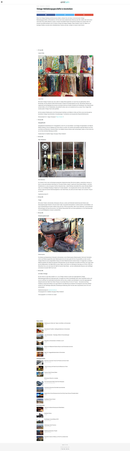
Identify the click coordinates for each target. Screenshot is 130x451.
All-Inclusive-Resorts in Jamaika (51, 378)
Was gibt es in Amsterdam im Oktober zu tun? (54, 340)
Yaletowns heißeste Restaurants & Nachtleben (54, 407)
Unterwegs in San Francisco (50, 425)
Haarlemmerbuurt (53, 290)
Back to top (65, 444)
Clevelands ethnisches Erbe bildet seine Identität (54, 387)
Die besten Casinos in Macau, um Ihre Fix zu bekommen (56, 436)
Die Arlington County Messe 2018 (51, 419)
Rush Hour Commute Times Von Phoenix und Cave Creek (56, 360)
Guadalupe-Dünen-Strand (49, 399)
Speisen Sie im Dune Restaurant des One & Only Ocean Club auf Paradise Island (61, 393)
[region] (65, 38)
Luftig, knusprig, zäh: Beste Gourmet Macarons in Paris (56, 366)
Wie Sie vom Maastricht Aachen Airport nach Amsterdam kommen (58, 346)
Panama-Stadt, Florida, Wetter (50, 372)
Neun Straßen (59, 117)
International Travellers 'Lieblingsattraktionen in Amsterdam (57, 329)
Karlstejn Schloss (48, 413)
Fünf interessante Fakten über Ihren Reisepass (54, 381)
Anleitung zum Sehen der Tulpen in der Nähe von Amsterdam (57, 323)
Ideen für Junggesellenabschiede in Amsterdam (54, 352)
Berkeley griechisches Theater (50, 430)
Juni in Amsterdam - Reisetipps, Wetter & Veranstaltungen (56, 334)
